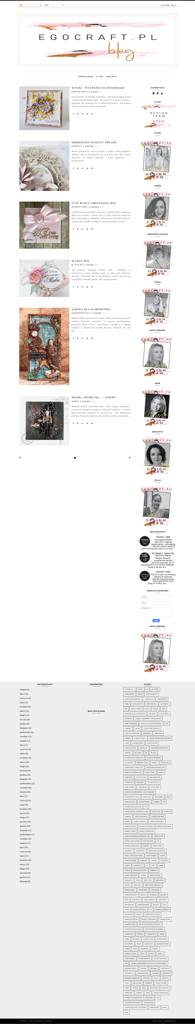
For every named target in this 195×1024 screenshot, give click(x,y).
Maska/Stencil (155, 875)
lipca (22, 694)
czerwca (23, 698)
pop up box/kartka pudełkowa (150, 924)
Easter (161, 772)
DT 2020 (99, 76)
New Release (129, 904)
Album (140, 694)
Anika (127, 704)
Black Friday (164, 713)
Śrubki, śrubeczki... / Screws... (95, 397)
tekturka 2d (165, 968)
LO (147, 865)
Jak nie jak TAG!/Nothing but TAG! (136, 811)
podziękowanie (130, 924)
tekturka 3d (129, 973)
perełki (139, 914)
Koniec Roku (157, 846)
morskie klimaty (131, 895)
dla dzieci (138, 753)
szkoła (160, 953)
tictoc (156, 978)
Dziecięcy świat (142, 762)
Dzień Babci (165, 762)
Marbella (154, 870)
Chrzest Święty (140, 738)
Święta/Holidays (144, 958)
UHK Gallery (137, 983)
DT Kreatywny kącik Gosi (134, 758)
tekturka (153, 968)
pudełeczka (129, 934)
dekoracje (144, 748)
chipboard (147, 733)
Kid (158, 841)
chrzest (128, 738)
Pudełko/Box (151, 934)
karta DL (128, 816)
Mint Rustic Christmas (153, 885)
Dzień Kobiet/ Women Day (134, 767)
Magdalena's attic (140, 870)
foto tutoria (129, 787)
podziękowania (164, 919)
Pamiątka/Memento (162, 909)
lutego (22, 715)
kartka (127, 821)
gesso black (142, 787)
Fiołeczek (140, 782)
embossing (129, 777)
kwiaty (162, 855)
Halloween (159, 797)
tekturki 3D (166, 973)
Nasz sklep (111, 76)
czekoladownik (130, 748)
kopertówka (140, 851)
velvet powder (161, 983)
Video (127, 988)
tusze (127, 983)
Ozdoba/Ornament (139, 909)
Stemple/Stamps (130, 953)
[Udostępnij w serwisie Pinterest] (92, 114)
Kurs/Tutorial (151, 855)
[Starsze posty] (130, 458)
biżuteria (152, 713)
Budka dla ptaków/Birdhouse (151, 723)
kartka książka (130, 826)
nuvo (164, 904)
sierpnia (23, 689)
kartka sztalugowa (164, 826)
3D (147, 689)
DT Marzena (129, 762)
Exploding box (155, 777)
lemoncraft (138, 865)
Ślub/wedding (130, 958)
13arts (140, 689)
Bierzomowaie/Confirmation (135, 713)
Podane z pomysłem (148, 919)
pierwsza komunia (131, 919)
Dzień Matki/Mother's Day (155, 767)
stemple (155, 948)
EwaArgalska (141, 777)
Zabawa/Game (148, 1002)
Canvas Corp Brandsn (152, 728)
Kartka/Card (158, 836)
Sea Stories (129, 944)
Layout (127, 865)
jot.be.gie (167, 811)
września (23, 736)
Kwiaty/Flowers (130, 860)
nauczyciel (162, 900)
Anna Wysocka (151, 704)
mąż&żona (128, 880)
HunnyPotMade (144, 802)
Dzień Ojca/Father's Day (133, 772)
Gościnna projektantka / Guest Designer (139, 792)
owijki (127, 909)
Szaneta (151, 953)
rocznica (136, 939)
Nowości (156, 904)
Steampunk (144, 948)
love (153, 865)
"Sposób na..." (130, 689)
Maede (161, 865)
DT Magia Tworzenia (154, 758)
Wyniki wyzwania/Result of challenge (139, 997)
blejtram (128, 718)
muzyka (163, 895)
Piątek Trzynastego (152, 914)
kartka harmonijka (157, 821)
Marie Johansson (131, 875)
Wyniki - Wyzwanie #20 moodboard (98, 87)
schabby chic (148, 939)
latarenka (164, 860)
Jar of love (156, 811)
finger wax (129, 782)
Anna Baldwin (138, 704)
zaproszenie (154, 1007)
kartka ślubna (130, 831)
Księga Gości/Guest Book (134, 855)
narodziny (136, 900)
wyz (157, 997)
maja (22, 702)
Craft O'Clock (152, 743)
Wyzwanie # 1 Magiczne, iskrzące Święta (163, 554)
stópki (142, 953)
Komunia (146, 846)
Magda (127, 870)
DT (146, 753)
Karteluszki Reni (157, 816)
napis (127, 900)
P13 (151, 909)
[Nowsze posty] (20, 458)
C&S (166, 723)
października (25, 732)
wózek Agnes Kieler (160, 993)
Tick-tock (146, 978)
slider (127, 948)
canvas (137, 728)
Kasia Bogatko (148, 841)
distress (128, 753)
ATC (126, 709)
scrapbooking (162, 939)
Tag (126, 963)
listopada (23, 728)
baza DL (155, 709)
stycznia (23, 719)
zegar (164, 1007)
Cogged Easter (137, 743)
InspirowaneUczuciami (133, 806)
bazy (163, 709)
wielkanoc (129, 993)
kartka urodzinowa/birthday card (137, 836)
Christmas (158, 733)
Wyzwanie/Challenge (132, 1002)
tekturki (155, 973)
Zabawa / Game (163, 537)
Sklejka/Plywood (163, 944)
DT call (153, 753)
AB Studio (155, 689)
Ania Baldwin (162, 699)
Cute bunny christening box (94, 203)
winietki (139, 993)
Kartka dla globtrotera (91, 309)
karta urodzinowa (141, 816)
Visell (144, 988)
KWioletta (144, 860)
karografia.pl (170, 1021)
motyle (143, 895)
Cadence (128, 728)
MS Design (153, 895)
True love (165, 978)
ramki (127, 939)
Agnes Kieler (129, 694)
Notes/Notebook (143, 904)
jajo (146, 806)
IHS (164, 802)
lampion (154, 860)
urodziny (148, 983)
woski (148, 993)
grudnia (23, 724)
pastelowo (129, 914)
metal (138, 880)
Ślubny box (80, 260)
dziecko (155, 762)
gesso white (155, 787)
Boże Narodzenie (131, 723)
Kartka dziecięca (140, 821)
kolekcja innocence (132, 846)
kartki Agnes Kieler (132, 841)
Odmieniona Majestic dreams (94, 142)
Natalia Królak (149, 900)
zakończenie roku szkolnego (135, 1007)
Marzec (143, 875)
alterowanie (148, 699)
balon (147, 709)
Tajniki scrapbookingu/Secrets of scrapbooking (148, 963)
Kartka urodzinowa (146, 831)
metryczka (148, 880)
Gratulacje (147, 797)
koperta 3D (129, 851)
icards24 (156, 802)
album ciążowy (151, 694)
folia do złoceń (153, 782)
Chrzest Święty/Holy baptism (160, 738)
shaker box (148, 944)
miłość (127, 885)
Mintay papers (130, 890)
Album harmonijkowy (133, 699)
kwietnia (23, 707)
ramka (162, 934)
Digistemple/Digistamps (159, 748)
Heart (168, 797)
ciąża (127, 743)
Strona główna (85, 76)
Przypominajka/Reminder (154, 929)
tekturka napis (142, 973)
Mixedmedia (155, 890)
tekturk (143, 968)
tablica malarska (160, 958)
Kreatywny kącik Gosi (157, 851)
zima (126, 1012)
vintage (135, 988)
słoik (135, 948)
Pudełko (140, 934)
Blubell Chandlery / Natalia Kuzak (148, 718)
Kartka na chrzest (146, 826)
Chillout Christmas (132, 733)
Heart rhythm (130, 802)
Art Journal (164, 704)
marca (22, 711)
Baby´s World (136, 709)
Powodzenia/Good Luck (133, 929)
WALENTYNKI (154, 988)
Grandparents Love (132, 797)
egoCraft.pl (39, 1021)
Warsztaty (165, 988)
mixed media (143, 890)
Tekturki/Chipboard (132, 978)
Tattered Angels (131, 968)
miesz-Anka (160, 880)
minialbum (137, 885)
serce (139, 944)
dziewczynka (150, 772)
